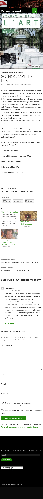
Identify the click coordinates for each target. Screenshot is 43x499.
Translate (18, 470)
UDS (16, 85)
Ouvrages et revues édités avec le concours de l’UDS (19, 261)
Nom (3, 374)
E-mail (4, 384)
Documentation (7, 72)
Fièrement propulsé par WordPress (11, 485)
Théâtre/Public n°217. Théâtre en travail (15, 269)
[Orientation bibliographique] (28, 215)
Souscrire (6, 460)
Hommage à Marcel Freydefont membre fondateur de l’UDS (8, 242)
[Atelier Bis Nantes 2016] (10, 219)
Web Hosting (9, 288)
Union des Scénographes (12, 11)
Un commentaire (24, 85)
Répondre (10, 323)
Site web (4, 393)
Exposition (18, 72)
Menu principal (40, 10)
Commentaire (6, 345)
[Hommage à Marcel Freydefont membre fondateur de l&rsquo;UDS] (9, 234)
